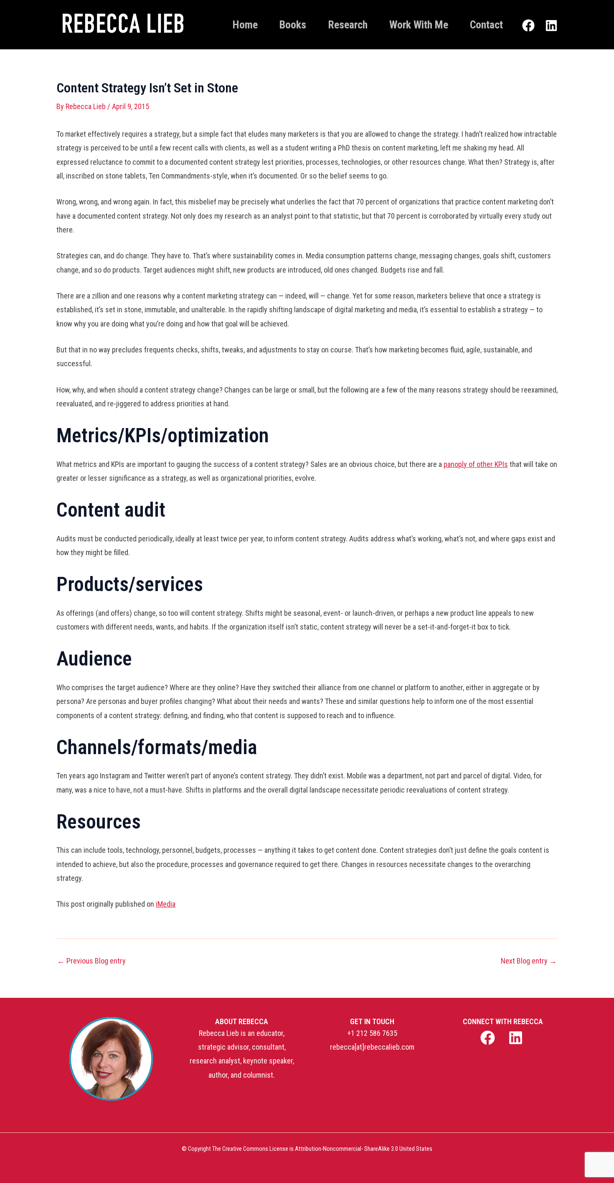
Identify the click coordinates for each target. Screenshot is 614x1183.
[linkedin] (516, 1037)
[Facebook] (528, 25)
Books (292, 24)
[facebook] (488, 1037)
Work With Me (418, 24)
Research (348, 24)
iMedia (165, 904)
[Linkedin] (551, 25)
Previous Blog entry (91, 961)
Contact (486, 24)
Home (245, 24)
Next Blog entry (529, 961)
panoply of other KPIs (476, 464)
